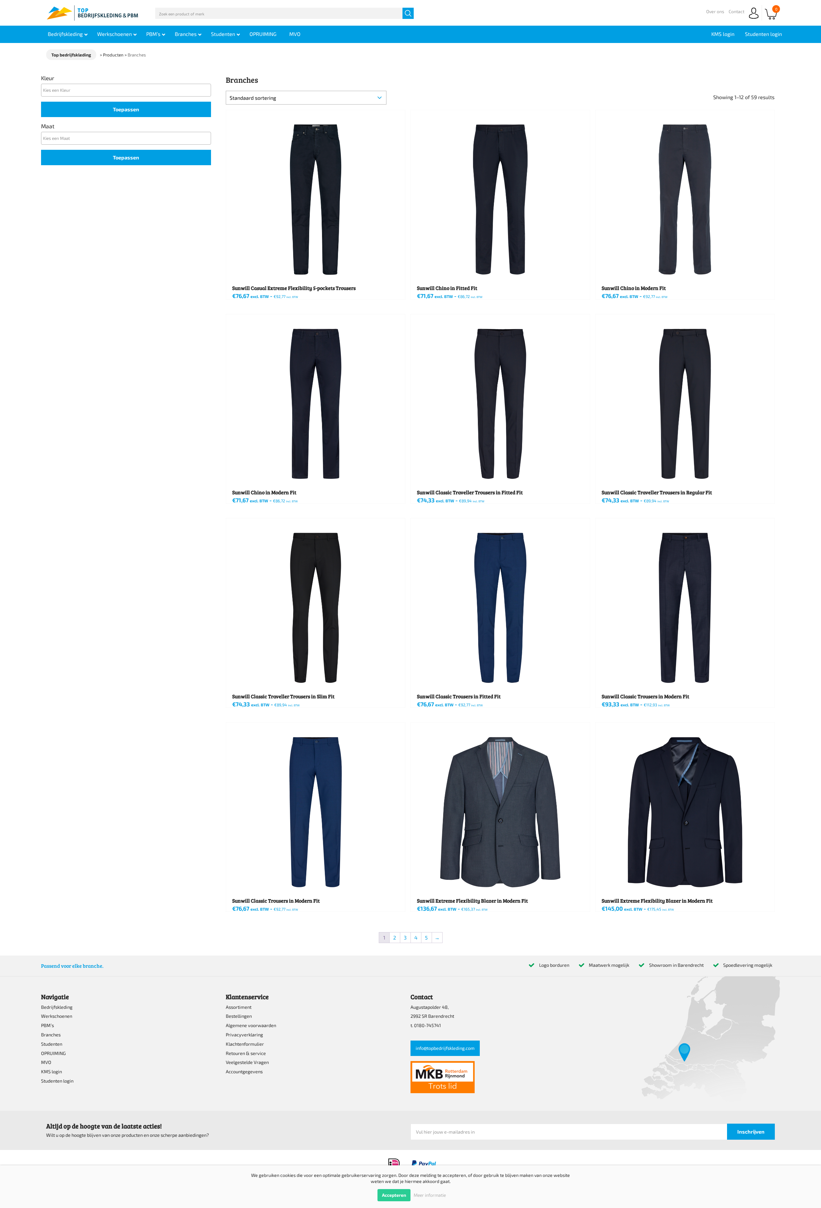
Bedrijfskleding (56, 1007)
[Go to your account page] (754, 19)
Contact (736, 11)
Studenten (51, 1044)
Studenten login (57, 1081)
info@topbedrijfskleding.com (445, 1048)
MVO (46, 1062)
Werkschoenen (56, 1016)
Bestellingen (239, 1016)
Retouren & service (246, 1053)
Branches (51, 1034)
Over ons (715, 11)
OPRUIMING (53, 1053)
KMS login (51, 1071)
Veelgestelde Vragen (247, 1062)
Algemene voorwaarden (251, 1025)
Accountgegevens (244, 1071)
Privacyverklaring (244, 1034)
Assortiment (238, 1007)
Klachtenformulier (245, 1044)
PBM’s (47, 1025)
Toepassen (126, 109)
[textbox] (127, 90)
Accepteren (394, 1195)
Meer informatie (430, 1195)
